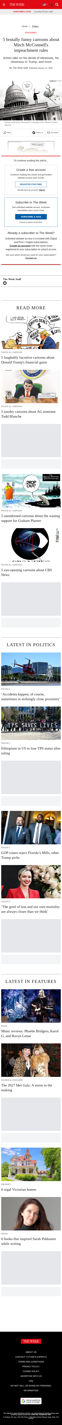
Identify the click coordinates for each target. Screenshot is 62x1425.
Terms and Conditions (31, 1361)
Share (9, 133)
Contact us (31, 258)
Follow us (39, 133)
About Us (31, 1352)
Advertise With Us (31, 1376)
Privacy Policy (31, 1366)
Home (25, 26)
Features (31, 33)
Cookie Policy (31, 1371)
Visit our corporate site (41, 1414)
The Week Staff (20, 68)
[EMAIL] (5, 283)
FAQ (31, 1381)
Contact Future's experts (31, 1357)
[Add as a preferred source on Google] (31, 1401)
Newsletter (54, 133)
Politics (35, 26)
